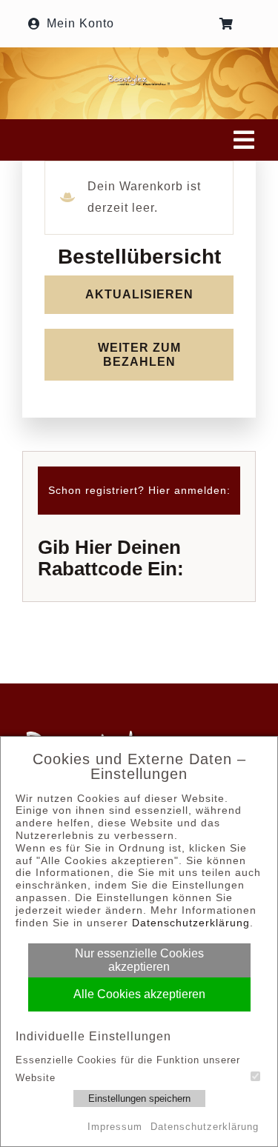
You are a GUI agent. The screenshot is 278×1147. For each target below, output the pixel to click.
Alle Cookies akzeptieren (139, 994)
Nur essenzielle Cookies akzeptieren (139, 960)
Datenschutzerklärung (191, 923)
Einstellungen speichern (139, 1098)
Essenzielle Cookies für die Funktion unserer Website (128, 1068)
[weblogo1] (139, 79)
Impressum (114, 1126)
